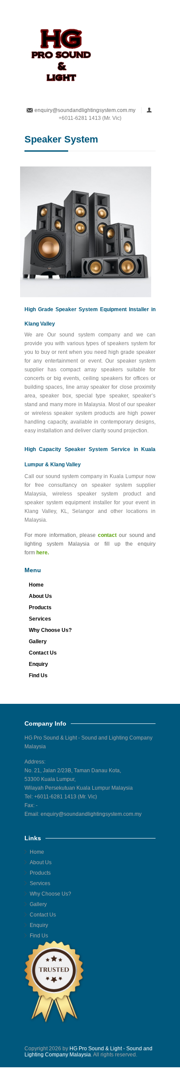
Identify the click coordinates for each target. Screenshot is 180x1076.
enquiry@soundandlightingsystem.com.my (85, 110)
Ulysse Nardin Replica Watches (83, 1067)
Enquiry (38, 664)
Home (36, 585)
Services (40, 619)
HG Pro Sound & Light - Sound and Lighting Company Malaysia (88, 1051)
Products (40, 607)
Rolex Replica (83, 1073)
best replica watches (125, 1073)
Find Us (38, 675)
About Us (40, 596)
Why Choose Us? (50, 630)
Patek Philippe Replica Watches (62, 1061)
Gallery (38, 641)
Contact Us (43, 653)
